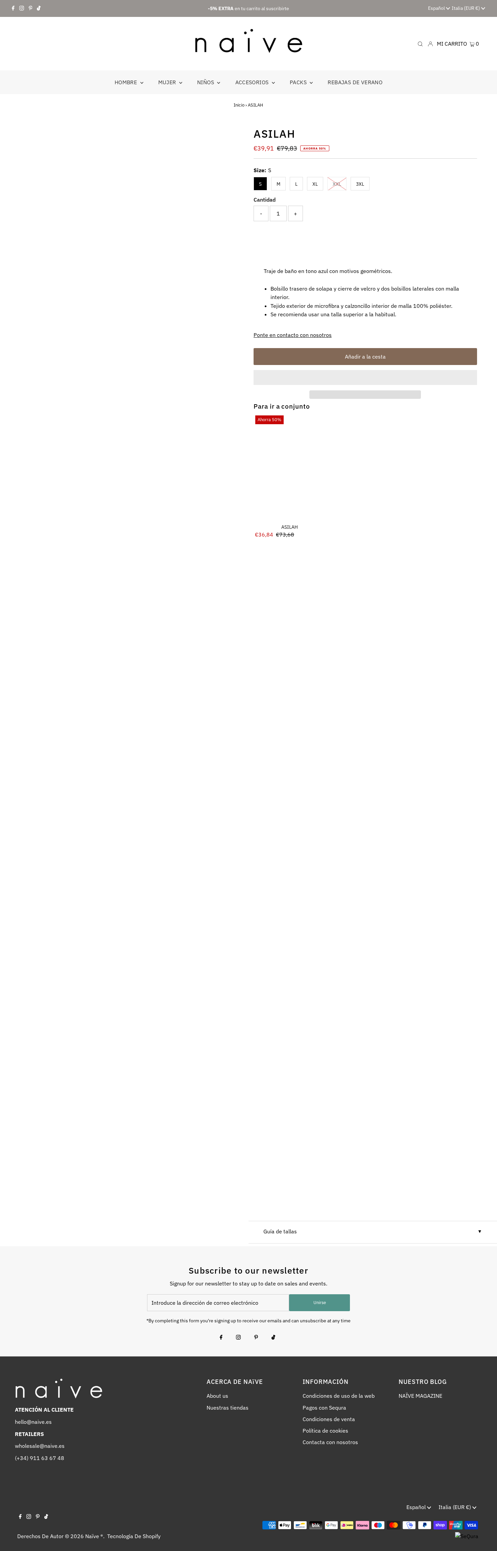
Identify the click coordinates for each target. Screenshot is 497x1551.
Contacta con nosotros (330, 1442)
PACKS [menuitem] (299, 82)
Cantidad (265, 199)
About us (217, 1395)
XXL (337, 184)
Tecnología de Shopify (134, 1536)
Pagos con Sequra (324, 1407)
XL (315, 184)
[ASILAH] (289, 467)
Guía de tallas (280, 1231)
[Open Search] (420, 43)
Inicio (239, 105)
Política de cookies (325, 1430)
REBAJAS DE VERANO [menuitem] (355, 82)
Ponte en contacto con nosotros (293, 335)
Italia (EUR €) (466, 8)
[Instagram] (22, 8)
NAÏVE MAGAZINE (420, 1395)
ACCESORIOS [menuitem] (252, 82)
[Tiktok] (38, 8)
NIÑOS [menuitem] (206, 82)
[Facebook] (13, 8)
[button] (365, 377)
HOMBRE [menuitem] (127, 82)
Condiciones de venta (329, 1419)
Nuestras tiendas (228, 1407)
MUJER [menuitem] (168, 82)
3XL (360, 184)
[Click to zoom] (232, 137)
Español (437, 8)
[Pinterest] (30, 8)
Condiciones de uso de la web (339, 1395)
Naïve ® (94, 1536)
